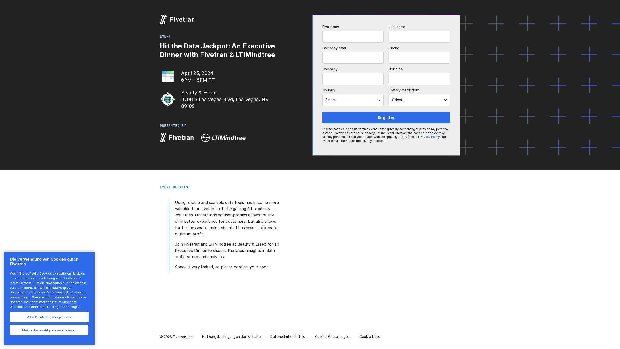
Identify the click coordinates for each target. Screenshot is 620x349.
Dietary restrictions (404, 90)
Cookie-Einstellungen (332, 336)
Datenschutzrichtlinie (287, 336)
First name (330, 27)
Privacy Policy (430, 137)
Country (328, 90)
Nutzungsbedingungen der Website (231, 336)
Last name (397, 27)
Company (330, 69)
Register (386, 117)
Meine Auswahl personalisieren (49, 330)
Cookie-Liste (369, 336)
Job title (396, 69)
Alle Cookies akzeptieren (49, 317)
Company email (334, 48)
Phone (394, 48)
